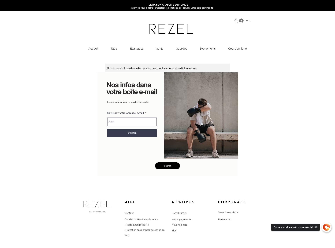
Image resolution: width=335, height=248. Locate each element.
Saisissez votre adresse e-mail (125, 113)
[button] (167, 165)
